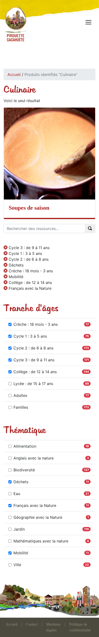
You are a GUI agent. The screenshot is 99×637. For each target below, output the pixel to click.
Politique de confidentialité (80, 627)
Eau (16, 493)
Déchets (20, 481)
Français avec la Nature (34, 505)
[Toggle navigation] (88, 22)
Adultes (20, 395)
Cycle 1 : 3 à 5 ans (30, 336)
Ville (17, 564)
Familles (20, 407)
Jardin (19, 529)
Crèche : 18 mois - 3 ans (35, 324)
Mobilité (20, 552)
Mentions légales (53, 627)
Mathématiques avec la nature (40, 541)
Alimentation (24, 446)
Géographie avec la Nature (37, 517)
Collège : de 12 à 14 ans (35, 371)
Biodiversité (24, 469)
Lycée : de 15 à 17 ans (33, 383)
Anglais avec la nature (33, 458)
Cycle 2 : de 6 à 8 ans (33, 348)
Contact (32, 624)
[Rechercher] (90, 228)
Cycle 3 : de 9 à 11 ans (33, 359)
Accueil (14, 74)
